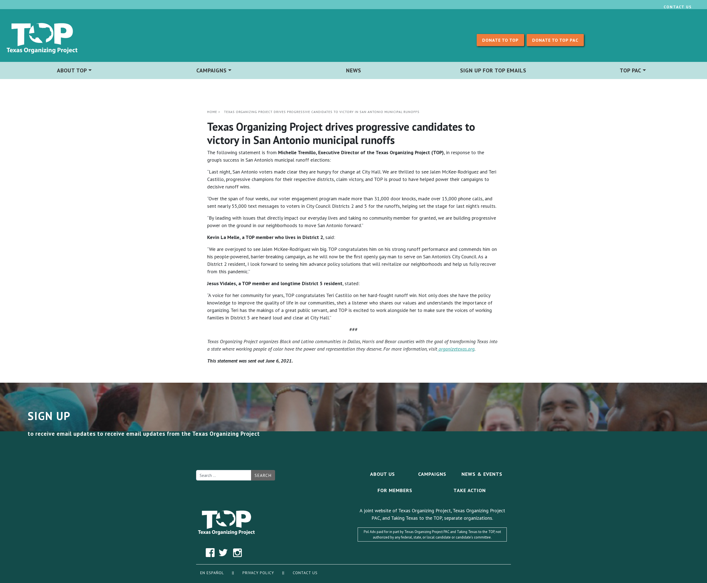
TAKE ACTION (469, 490)
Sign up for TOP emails (493, 70)
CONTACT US (305, 572)
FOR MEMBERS (395, 490)
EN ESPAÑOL (212, 572)
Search (263, 475)
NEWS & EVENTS (481, 474)
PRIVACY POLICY (258, 572)
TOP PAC (630, 70)
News (353, 70)
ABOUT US (382, 474)
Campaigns (211, 70)
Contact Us (678, 6)
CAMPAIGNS (432, 474)
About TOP (72, 70)
